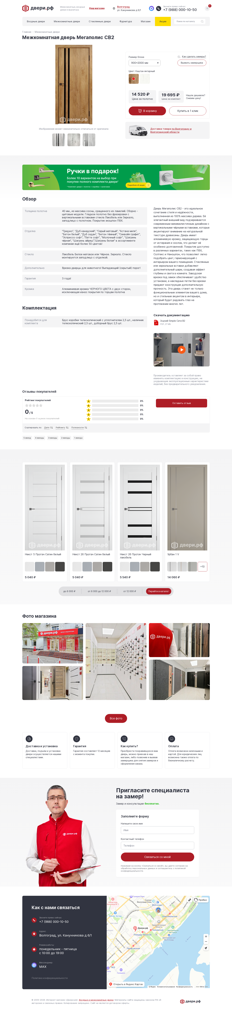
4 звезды (39, 438)
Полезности (77, 427)
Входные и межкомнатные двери (96, 999)
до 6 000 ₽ (69, 591)
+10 (202, 566)
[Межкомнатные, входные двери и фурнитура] (38, 8)
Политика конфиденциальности (50, 978)
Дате (46, 427)
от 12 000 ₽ (129, 591)
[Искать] (202, 21)
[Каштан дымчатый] (145, 79)
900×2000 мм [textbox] (139, 63)
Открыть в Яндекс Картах (128, 984)
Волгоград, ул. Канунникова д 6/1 (65, 935)
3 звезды (52, 438)
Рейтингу (60, 427)
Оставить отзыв (181, 403)
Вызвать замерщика (192, 62)
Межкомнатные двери (67, 21)
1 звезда (78, 438)
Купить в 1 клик (187, 111)
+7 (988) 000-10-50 (54, 922)
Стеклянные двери (100, 21)
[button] (22, 522)
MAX (42, 967)
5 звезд (27, 438)
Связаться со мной (157, 857)
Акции (162, 21)
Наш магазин (97, 8)
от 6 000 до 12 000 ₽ (99, 591)
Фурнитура (126, 21)
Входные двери (36, 21)
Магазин (146, 21)
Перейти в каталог (158, 591)
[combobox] (145, 63)
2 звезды (65, 438)
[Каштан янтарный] (134, 79)
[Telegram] (151, 8)
